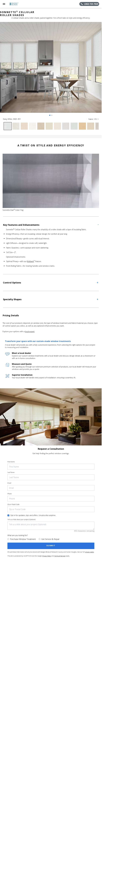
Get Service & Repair (50, 539)
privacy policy (89, 552)
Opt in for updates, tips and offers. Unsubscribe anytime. (33, 515)
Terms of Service (59, 556)
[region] (51, 70)
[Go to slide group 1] (49, 115)
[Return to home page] (15, 3)
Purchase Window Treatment (23, 539)
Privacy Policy (46, 556)
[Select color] (7, 126)
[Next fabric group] (98, 119)
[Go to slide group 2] (51, 115)
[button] (3, 3)
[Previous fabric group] (87, 119)
